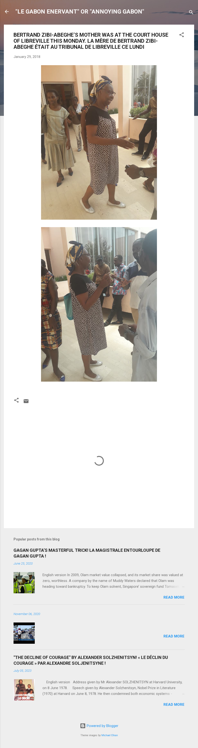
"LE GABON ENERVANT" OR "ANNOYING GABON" (79, 11)
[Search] (191, 13)
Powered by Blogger (102, 726)
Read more (173, 597)
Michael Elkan (109, 735)
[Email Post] (26, 403)
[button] (181, 35)
